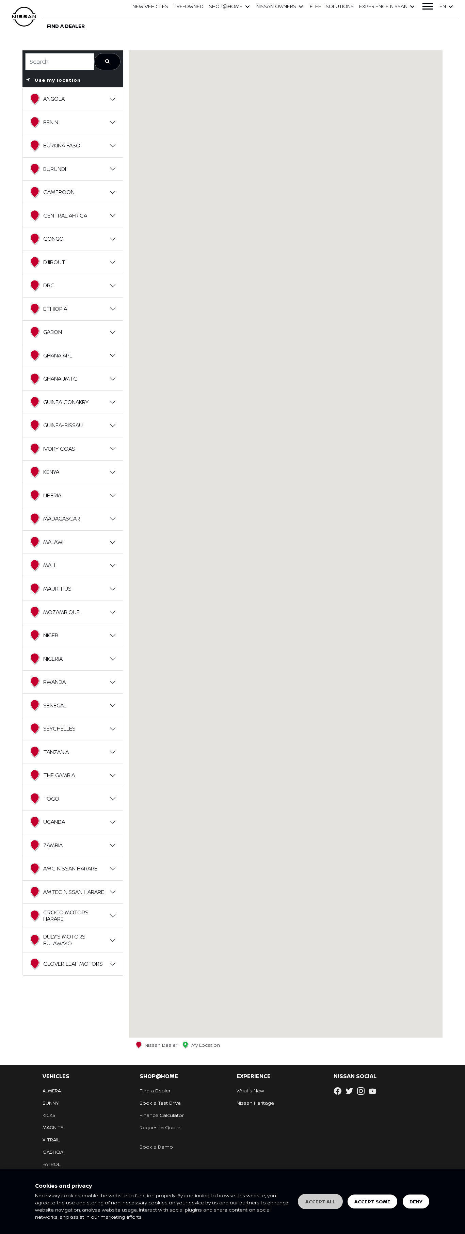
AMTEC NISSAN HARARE (73, 892)
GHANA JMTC (60, 378)
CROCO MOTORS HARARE (66, 916)
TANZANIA (56, 752)
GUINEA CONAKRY (66, 402)
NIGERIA (53, 658)
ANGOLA (54, 98)
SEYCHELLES (59, 728)
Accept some (372, 1201)
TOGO (51, 798)
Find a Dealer (155, 1090)
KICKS (49, 1115)
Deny (416, 1201)
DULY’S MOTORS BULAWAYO (64, 940)
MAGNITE (53, 1127)
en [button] (442, 6)
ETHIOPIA (55, 308)
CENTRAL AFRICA (65, 215)
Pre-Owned (189, 6)
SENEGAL (54, 705)
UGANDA (54, 822)
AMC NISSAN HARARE (70, 868)
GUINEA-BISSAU (63, 425)
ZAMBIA (53, 845)
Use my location (57, 80)
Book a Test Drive (160, 1103)
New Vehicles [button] (150, 6)
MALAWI (53, 542)
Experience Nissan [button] (383, 6)
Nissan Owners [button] (276, 6)
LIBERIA (52, 495)
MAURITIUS (57, 588)
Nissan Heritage (255, 1103)
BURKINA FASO (61, 145)
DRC (48, 285)
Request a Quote (160, 1127)
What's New (250, 1090)
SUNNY (51, 1103)
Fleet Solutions (332, 6)
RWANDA (54, 682)
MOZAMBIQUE (61, 612)
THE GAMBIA (59, 775)
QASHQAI (53, 1152)
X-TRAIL (51, 1139)
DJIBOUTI (54, 262)
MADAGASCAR (61, 518)
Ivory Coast (61, 448)
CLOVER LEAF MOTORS (73, 963)
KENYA (51, 472)
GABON (52, 332)
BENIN (50, 122)
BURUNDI (54, 169)
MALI (49, 565)
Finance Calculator (162, 1115)
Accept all (320, 1201)
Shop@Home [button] (226, 6)
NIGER (50, 635)
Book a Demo (156, 1146)
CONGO (53, 238)
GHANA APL (57, 355)
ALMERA (52, 1090)
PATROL (51, 1164)
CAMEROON (59, 192)
